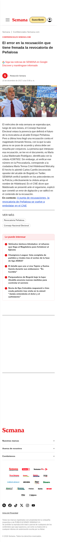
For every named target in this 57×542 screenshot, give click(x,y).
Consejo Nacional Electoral (16, 225)
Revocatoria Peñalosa (14, 220)
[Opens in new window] (10, 505)
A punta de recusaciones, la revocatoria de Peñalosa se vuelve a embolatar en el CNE (25, 201)
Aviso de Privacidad (13, 513)
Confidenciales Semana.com (26, 32)
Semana (6, 32)
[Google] (4, 505)
